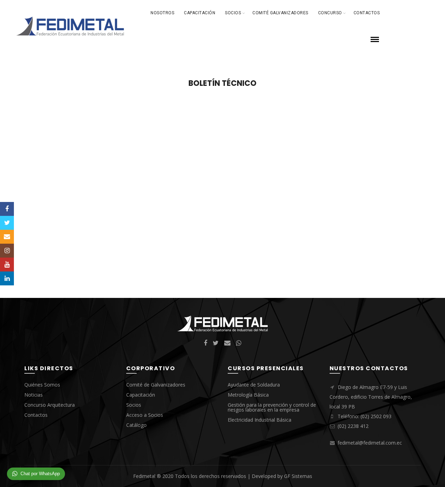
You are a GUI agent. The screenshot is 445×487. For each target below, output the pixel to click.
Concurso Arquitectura (49, 404)
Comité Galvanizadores (280, 12)
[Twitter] (7, 223)
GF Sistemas (298, 476)
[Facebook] (7, 209)
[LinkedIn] (7, 278)
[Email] (7, 237)
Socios (233, 12)
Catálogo (136, 425)
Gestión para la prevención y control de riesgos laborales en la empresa (272, 407)
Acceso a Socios (144, 415)
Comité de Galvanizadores (155, 384)
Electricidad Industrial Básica (259, 419)
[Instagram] (7, 251)
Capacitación (199, 12)
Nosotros (162, 12)
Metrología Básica (248, 394)
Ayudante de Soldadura (254, 384)
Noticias (33, 394)
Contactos (367, 12)
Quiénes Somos (42, 384)
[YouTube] (7, 264)
